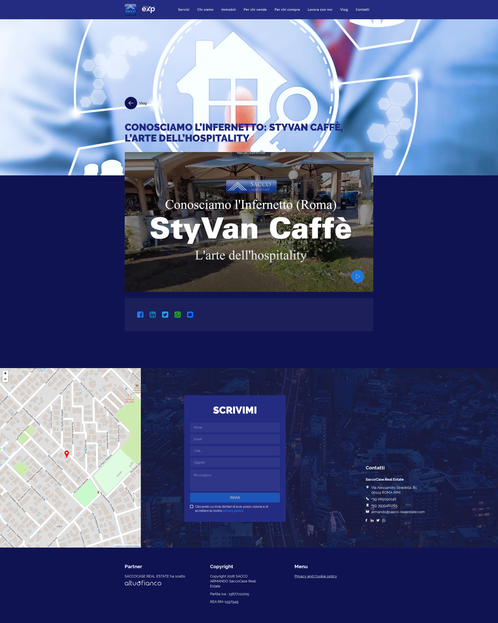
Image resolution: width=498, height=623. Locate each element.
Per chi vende (255, 9)
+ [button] (5, 373)
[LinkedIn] (156, 315)
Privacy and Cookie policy (316, 576)
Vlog (344, 9)
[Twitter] (168, 315)
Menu (301, 566)
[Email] (193, 315)
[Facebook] (143, 315)
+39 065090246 (383, 499)
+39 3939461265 (384, 505)
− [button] (5, 379)
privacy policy (233, 511)
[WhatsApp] (180, 315)
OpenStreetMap (132, 546)
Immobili (228, 9)
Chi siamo (205, 9)
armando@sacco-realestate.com (398, 512)
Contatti (362, 9)
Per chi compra (287, 9)
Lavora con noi (320, 9)
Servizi (183, 9)
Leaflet (118, 546)
